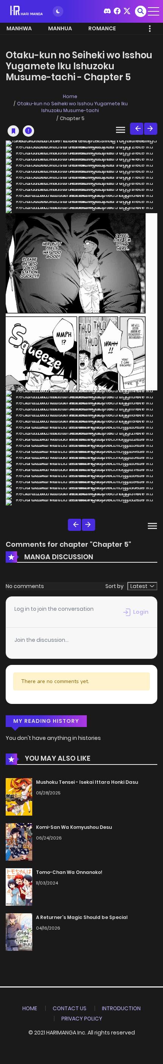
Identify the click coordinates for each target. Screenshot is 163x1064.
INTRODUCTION (121, 1008)
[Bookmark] (13, 131)
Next (150, 129)
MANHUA (60, 28)
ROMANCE (102, 28)
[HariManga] (27, 11)
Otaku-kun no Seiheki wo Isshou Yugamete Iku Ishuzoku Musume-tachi (72, 107)
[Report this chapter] (28, 131)
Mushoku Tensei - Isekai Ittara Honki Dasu (87, 782)
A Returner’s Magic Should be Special (82, 917)
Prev (136, 129)
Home (70, 96)
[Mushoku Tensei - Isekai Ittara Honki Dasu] (19, 796)
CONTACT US (69, 1008)
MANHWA (19, 28)
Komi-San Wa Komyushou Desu (74, 827)
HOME (29, 1008)
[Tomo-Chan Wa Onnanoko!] (19, 886)
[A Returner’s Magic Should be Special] (19, 931)
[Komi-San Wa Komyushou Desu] (19, 841)
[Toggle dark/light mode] (58, 11)
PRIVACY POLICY (81, 1018)
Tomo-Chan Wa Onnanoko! (69, 872)
